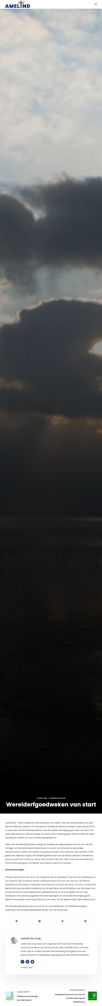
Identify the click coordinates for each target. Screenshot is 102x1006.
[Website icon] (27, 962)
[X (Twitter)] (39, 921)
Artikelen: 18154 (26, 968)
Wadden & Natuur (57, 798)
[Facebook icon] (22, 962)
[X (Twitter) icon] (32, 962)
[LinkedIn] (85, 921)
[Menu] (96, 4)
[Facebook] (16, 921)
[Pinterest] (62, 921)
